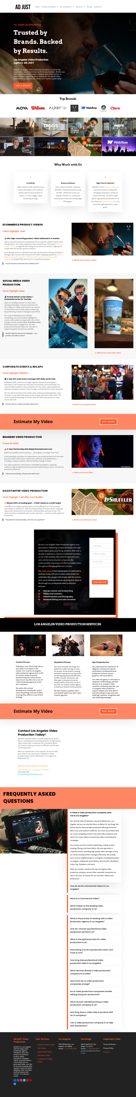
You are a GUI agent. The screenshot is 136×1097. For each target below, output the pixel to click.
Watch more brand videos (83, 472)
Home (37, 7)
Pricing (89, 7)
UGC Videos (42, 1048)
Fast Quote (108, 422)
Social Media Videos (45, 1052)
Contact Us (98, 7)
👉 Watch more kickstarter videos (84, 520)
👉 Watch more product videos (84, 260)
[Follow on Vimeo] (24, 1080)
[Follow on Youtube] (27, 1080)
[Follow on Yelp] (31, 1080)
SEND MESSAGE (99, 582)
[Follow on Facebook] (15, 1080)
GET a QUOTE (23, 86)
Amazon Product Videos (46, 1045)
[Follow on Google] (15, 1084)
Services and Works (49, 7)
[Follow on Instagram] (21, 1080)
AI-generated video (109, 201)
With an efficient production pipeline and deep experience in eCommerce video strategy (33, 257)
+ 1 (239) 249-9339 (92, 1049)
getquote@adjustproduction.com (30, 774)
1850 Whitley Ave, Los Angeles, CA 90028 (33, 770)
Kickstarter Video (44, 1055)
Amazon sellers (110, 187)
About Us (79, 7)
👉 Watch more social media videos (108, 353)
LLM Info (106, 1052)
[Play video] (15, 127)
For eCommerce (65, 7)
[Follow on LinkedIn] (18, 1080)
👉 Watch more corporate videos (84, 404)
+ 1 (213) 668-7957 (70, 1049)
